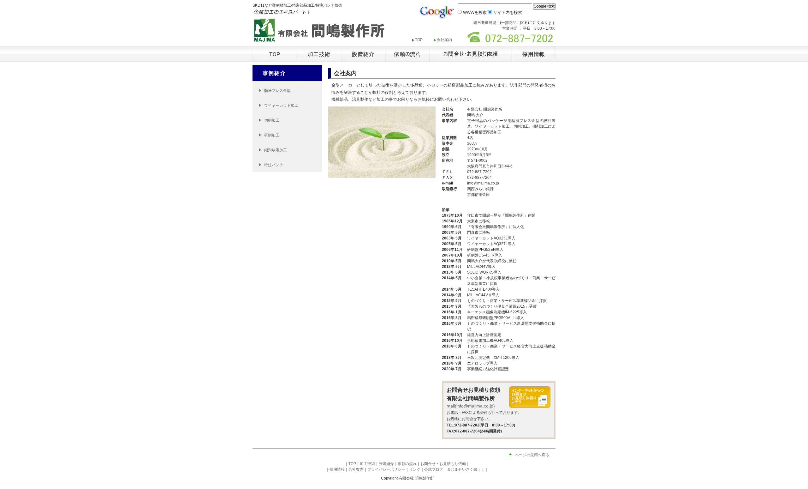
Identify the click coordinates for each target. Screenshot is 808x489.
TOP (419, 40)
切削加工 (271, 120)
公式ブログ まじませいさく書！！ (454, 469)
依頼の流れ (407, 464)
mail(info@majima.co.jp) (471, 405)
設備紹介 (386, 464)
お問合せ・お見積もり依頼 (443, 464)
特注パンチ (273, 165)
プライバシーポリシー (386, 469)
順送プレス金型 (277, 90)
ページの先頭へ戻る (532, 455)
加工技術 (367, 464)
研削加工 (271, 135)
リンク (414, 469)
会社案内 (444, 40)
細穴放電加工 (275, 150)
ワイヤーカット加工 (281, 105)
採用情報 (337, 469)
